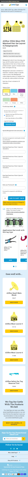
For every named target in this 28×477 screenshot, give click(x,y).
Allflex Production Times (13, 1)
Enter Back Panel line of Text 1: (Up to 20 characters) (13, 148)
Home (2, 9)
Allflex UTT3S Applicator (8, 248)
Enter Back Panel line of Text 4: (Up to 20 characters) (13, 176)
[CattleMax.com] (14, 465)
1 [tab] (13, 266)
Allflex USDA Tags (9, 9)
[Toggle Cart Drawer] (26, 5)
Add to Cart (16, 198)
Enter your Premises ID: (9, 185)
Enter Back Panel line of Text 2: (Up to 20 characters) (13, 157)
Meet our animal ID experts (14, 423)
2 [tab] (15, 266)
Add (10, 260)
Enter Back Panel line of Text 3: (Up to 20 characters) (13, 166)
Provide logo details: (8, 106)
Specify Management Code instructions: (13, 130)
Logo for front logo (9, 121)
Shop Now (14, 302)
